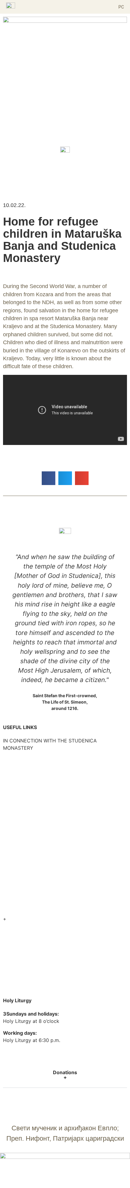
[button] (65, 7)
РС (121, 7)
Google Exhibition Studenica (35, 926)
